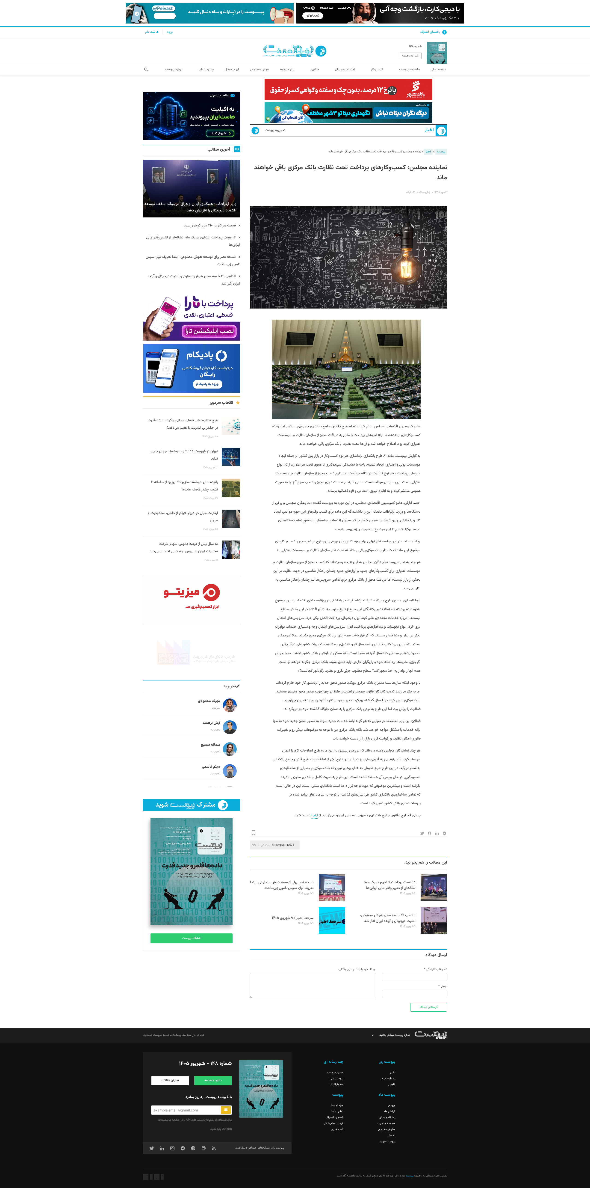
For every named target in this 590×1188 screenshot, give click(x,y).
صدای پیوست (335, 1072)
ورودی (391, 1105)
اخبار (429, 130)
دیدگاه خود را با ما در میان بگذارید (357, 969)
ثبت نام (150, 32)
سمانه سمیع (210, 745)
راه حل (391, 1135)
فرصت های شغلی (333, 1123)
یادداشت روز (388, 1078)
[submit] (226, 1110)
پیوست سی (336, 1078)
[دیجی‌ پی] (380, 13)
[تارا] (191, 316)
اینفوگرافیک (336, 1084)
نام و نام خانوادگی (436, 969)
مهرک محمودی (209, 701)
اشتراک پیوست (191, 938)
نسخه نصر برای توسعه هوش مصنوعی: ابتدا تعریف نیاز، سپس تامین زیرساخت (282, 885)
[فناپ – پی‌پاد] (191, 368)
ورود (170, 32)
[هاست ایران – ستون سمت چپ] (191, 116)
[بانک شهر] (348, 89)
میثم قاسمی (211, 767)
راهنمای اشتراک (430, 32)
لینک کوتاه (264, 845)
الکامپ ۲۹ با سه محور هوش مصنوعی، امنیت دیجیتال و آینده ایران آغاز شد (388, 918)
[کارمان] (191, 652)
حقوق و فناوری (386, 1129)
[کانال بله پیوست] (210, 13)
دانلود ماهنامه (212, 1080)
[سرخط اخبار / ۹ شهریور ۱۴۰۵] (332, 933)
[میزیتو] (191, 600)
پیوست (441, 152)
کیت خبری (337, 1129)
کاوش (391, 1084)
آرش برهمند (211, 723)
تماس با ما (337, 1111)
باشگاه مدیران (387, 1117)
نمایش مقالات (170, 1080)
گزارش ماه (389, 1111)
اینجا (314, 815)
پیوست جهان (387, 1141)
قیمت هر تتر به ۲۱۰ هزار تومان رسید (210, 226)
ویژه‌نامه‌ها (337, 1105)
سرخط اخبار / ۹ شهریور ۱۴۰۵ (293, 918)
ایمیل (444, 986)
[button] (146, 69)
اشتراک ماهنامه (410, 56)
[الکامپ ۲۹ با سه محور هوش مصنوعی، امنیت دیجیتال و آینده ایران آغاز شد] (434, 933)
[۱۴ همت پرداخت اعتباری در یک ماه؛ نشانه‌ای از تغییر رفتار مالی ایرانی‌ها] (434, 900)
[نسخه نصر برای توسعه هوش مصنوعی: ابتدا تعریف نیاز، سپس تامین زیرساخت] (332, 900)
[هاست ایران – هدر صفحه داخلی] (348, 112)
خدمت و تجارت (386, 1123)
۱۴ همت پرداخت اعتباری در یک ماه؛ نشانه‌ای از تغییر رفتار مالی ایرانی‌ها (390, 885)
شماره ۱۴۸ (415, 46)
